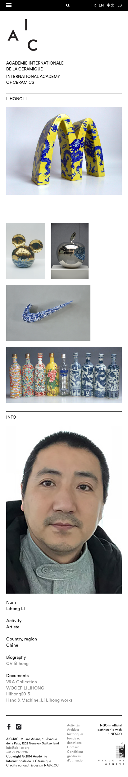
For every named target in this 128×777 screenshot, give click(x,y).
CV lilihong (17, 664)
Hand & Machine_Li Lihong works (39, 700)
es (119, 5)
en (101, 5)
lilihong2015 (18, 694)
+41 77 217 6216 (17, 752)
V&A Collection (21, 682)
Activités (73, 725)
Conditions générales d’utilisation (76, 756)
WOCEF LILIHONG (25, 688)
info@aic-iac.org (18, 747)
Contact (73, 747)
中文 (110, 5)
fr (93, 5)
